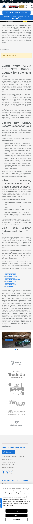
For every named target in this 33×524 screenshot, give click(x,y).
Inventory (6, 480)
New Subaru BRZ (9, 286)
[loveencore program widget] (16, 423)
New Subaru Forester (10, 274)
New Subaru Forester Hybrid (12, 279)
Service (15, 480)
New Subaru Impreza (10, 281)
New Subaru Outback (10, 273)
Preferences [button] (10, 505)
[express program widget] (16, 403)
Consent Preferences (0, 503)
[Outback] (16, 340)
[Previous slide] (15, 349)
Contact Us (9, 452)
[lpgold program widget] (16, 362)
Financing (25, 480)
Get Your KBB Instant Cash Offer (16, 12)
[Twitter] (11, 472)
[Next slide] (17, 349)
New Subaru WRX (9, 283)
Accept (16, 511)
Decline (16, 515)
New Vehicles (5, 484)
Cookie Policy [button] (26, 501)
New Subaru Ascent (10, 278)
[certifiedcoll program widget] (16, 412)
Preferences (16, 519)
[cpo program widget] (16, 389)
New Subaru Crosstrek (11, 276)
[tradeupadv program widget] (16, 374)
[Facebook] (3, 472)
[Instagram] (7, 472)
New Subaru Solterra (10, 284)
